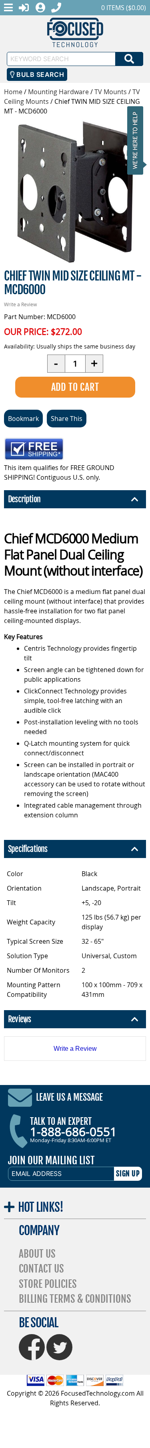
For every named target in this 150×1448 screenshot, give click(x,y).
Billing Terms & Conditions (75, 1299)
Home (13, 91)
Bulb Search (39, 74)
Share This (66, 418)
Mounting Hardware (58, 91)
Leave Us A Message (69, 1097)
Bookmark (23, 418)
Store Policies (48, 1284)
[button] (137, 140)
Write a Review (20, 304)
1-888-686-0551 (73, 1132)
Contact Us (41, 1268)
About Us (37, 1254)
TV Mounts (110, 91)
